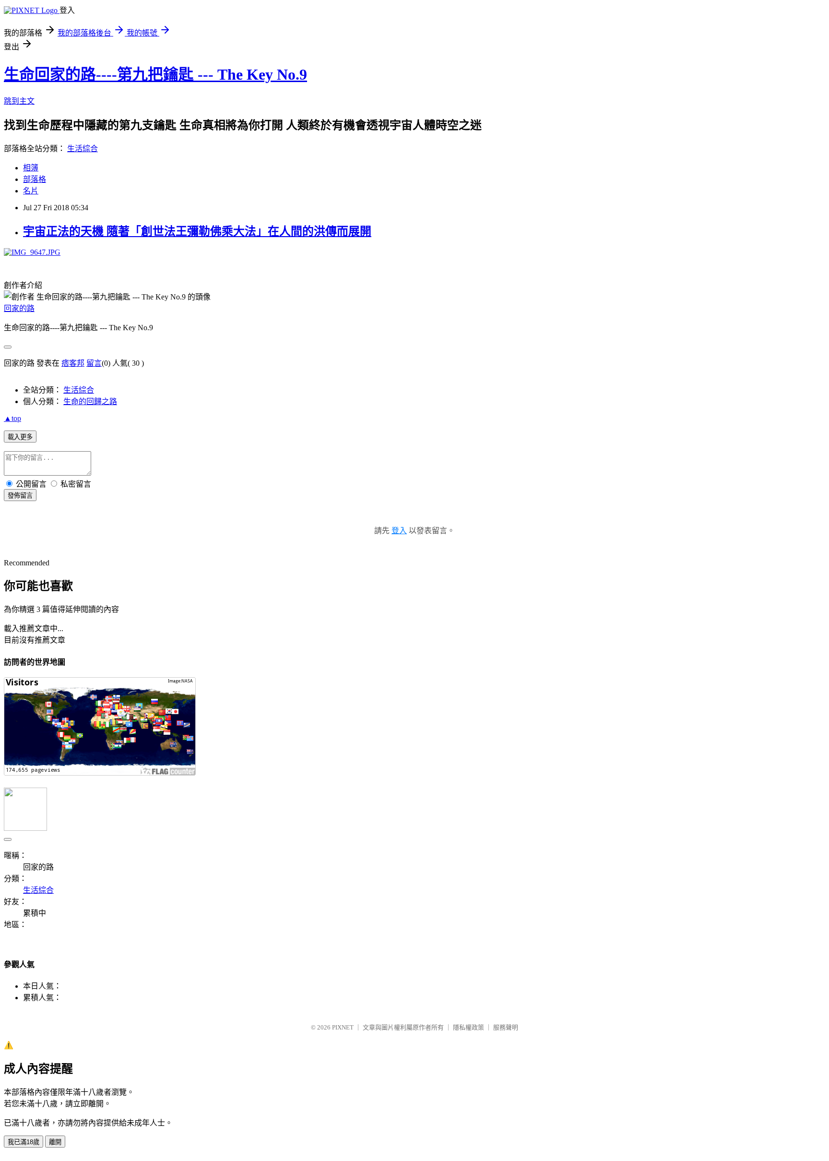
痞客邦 (72, 363)
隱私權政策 (468, 1027)
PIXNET (343, 1027)
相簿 (30, 168)
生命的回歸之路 (90, 401)
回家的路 (19, 308)
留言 (94, 363)
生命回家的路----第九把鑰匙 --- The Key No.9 (155, 74)
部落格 (34, 179)
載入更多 (20, 437)
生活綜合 (82, 148)
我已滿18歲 (23, 1142)
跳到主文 (19, 101)
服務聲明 (505, 1027)
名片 (30, 191)
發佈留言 (20, 495)
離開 (55, 1142)
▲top (12, 418)
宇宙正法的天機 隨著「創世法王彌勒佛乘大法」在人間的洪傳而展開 (197, 231)
